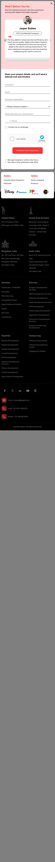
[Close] (51, 3)
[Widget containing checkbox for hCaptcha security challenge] (27, 139)
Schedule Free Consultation (27, 150)
